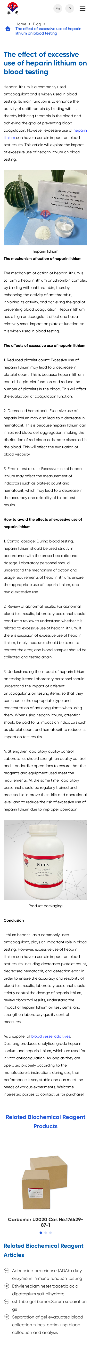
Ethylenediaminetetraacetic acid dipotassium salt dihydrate (45, 1289)
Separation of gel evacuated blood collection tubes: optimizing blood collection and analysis (47, 1324)
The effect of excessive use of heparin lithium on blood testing (48, 31)
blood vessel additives (50, 1036)
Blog (37, 24)
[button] (41, 1233)
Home (21, 24)
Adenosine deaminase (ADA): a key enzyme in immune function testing (47, 1274)
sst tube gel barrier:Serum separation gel (49, 1305)
